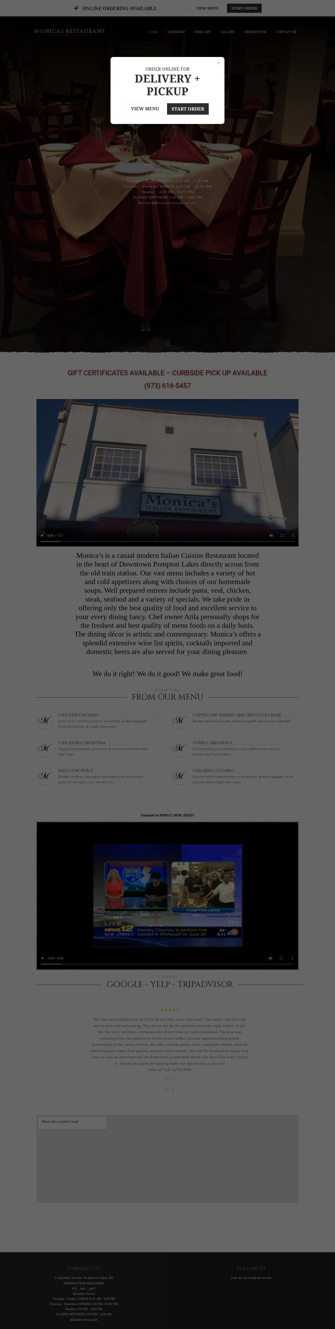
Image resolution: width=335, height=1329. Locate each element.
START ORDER (188, 109)
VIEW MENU (145, 109)
